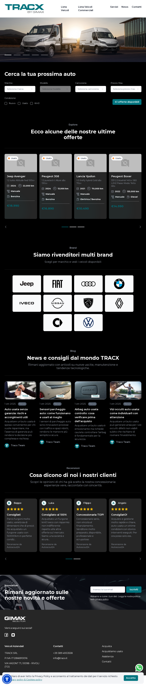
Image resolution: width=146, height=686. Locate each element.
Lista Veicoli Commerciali (85, 9)
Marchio (9, 83)
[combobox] (20, 89)
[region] (73, 191)
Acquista (107, 646)
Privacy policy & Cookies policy (25, 679)
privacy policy (102, 599)
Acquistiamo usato (112, 651)
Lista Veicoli (65, 9)
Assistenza (107, 656)
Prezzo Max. (117, 83)
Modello (44, 83)
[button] (7, 679)
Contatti (136, 7)
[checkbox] (6, 103)
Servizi (114, 7)
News (124, 7)
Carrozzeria (80, 83)
